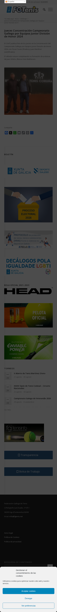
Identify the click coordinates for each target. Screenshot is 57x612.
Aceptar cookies (28, 591)
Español (10, 2)
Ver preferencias (28, 606)
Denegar (28, 598)
